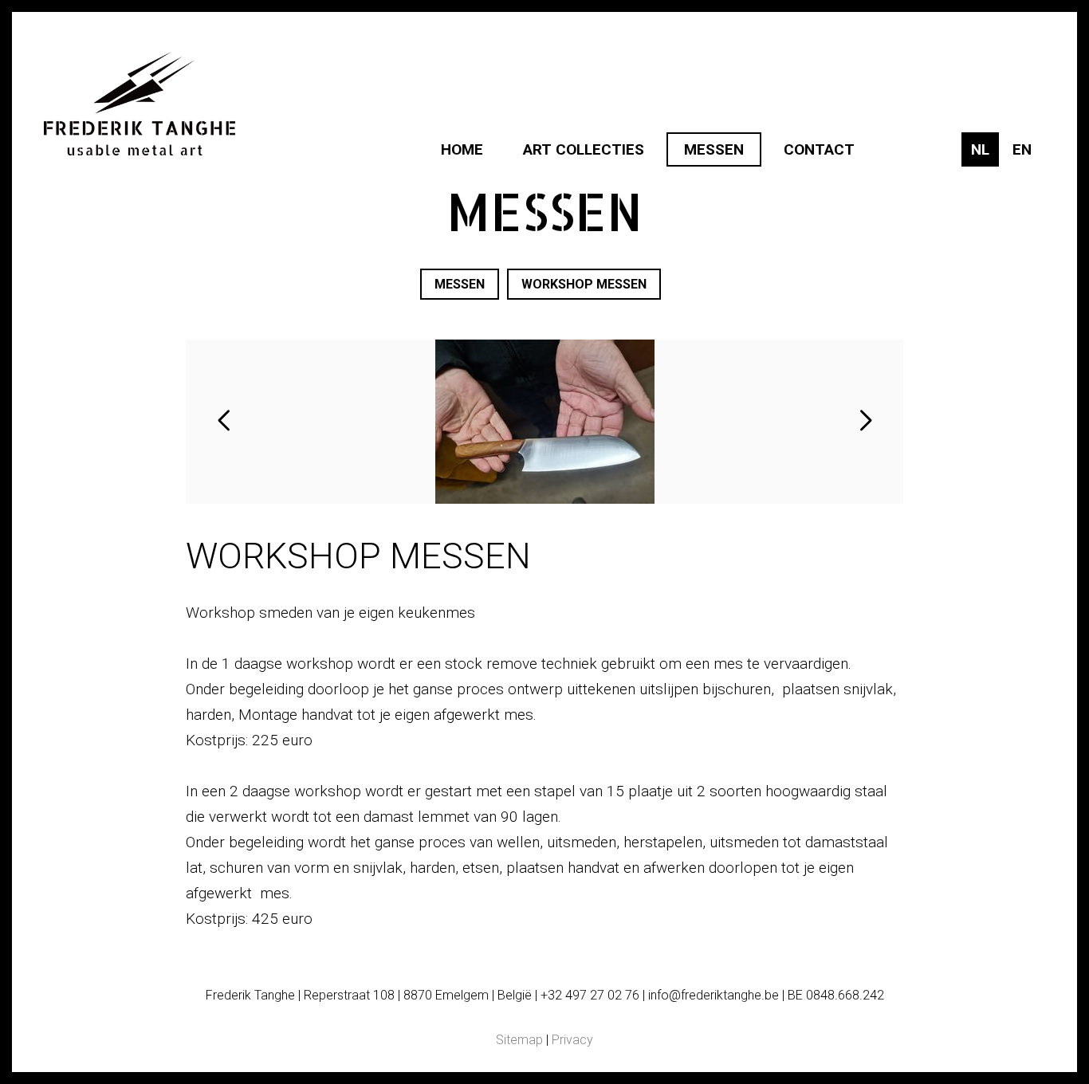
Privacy (572, 1039)
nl (980, 149)
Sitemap (519, 1039)
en (1022, 149)
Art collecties (583, 149)
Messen (714, 149)
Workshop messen (584, 284)
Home (462, 149)
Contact (819, 149)
